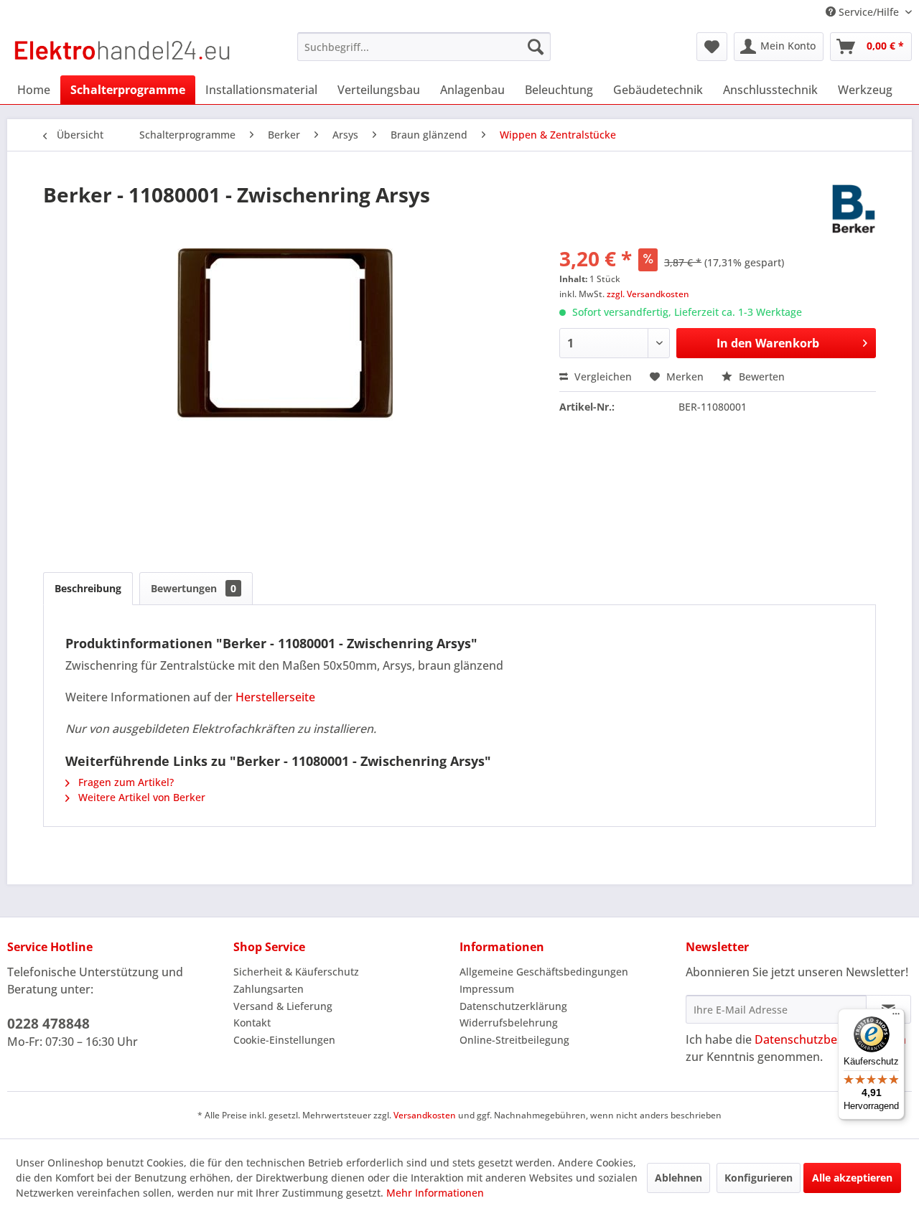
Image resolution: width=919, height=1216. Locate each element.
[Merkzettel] (711, 46)
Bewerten (760, 376)
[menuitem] (424, 46)
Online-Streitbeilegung (514, 1040)
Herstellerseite (275, 697)
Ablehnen (678, 1177)
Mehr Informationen (435, 1192)
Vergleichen (602, 376)
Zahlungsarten (268, 989)
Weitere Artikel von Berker (140, 797)
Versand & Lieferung (282, 1006)
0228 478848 (48, 1023)
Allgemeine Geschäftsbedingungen (544, 971)
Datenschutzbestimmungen (830, 1039)
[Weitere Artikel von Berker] (853, 209)
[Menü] (896, 1017)
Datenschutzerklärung (513, 1006)
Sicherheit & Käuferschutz (296, 971)
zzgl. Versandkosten (648, 294)
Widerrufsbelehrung (509, 1022)
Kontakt (252, 1022)
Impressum (487, 989)
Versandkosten (424, 1115)
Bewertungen (193, 588)
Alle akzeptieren (852, 1177)
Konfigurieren (758, 1177)
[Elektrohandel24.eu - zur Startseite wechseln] (122, 50)
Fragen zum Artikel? (124, 782)
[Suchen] (536, 46)
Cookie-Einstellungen (284, 1040)
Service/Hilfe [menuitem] (869, 12)
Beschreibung (88, 588)
